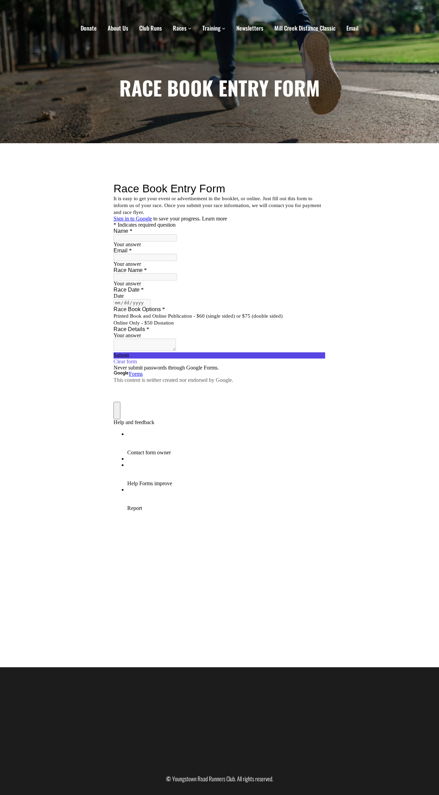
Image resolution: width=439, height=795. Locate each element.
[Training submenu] (223, 28)
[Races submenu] (189, 28)
